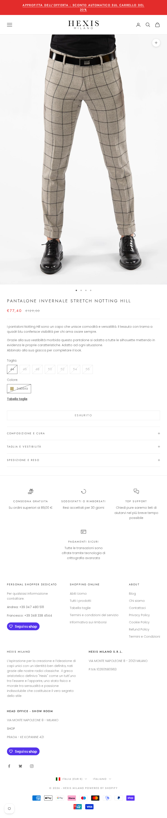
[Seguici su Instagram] (32, 766)
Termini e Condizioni (144, 636)
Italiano (100, 779)
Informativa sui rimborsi (88, 622)
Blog (132, 593)
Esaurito (83, 415)
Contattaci (137, 608)
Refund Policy (139, 629)
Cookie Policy (139, 622)
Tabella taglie (17, 399)
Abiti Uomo (78, 593)
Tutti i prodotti (80, 601)
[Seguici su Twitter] (20, 766)
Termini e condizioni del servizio (94, 615)
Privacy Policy (139, 615)
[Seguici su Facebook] (9, 766)
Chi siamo (137, 601)
